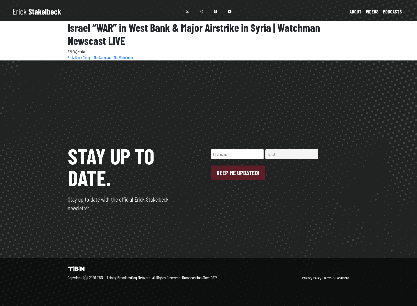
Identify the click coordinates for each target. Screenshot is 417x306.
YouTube (230, 11)
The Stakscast (103, 57)
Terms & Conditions (336, 277)
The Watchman (123, 57)
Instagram (201, 11)
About (355, 11)
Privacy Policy (311, 277)
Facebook (215, 11)
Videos (372, 11)
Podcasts (392, 11)
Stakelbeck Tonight (80, 57)
